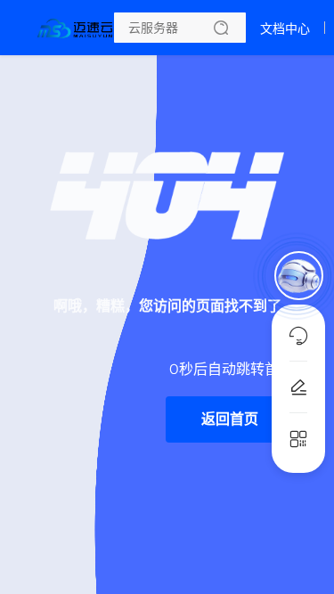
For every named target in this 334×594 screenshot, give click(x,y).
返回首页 (229, 419)
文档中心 (285, 28)
